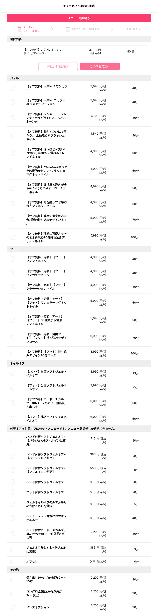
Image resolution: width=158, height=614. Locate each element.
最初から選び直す (58, 66)
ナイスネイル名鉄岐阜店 (79, 6)
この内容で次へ (100, 66)
